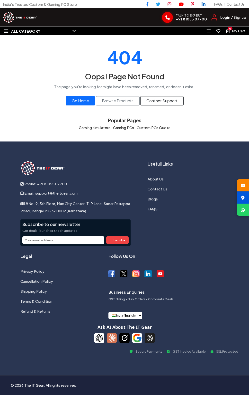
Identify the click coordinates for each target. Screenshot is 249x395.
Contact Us (236, 4)
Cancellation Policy (36, 281)
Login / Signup (233, 17)
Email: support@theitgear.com (51, 193)
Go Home (80, 100)
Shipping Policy (33, 291)
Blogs (153, 199)
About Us (156, 179)
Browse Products (117, 100)
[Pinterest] (192, 4)
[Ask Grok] (124, 338)
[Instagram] (169, 4)
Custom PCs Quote (153, 127)
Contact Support (162, 100)
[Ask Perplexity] (150, 338)
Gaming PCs (123, 127)
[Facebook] (147, 4)
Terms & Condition (36, 301)
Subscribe (117, 240)
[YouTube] (181, 4)
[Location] (243, 197)
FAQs (218, 4)
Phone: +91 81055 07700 (45, 183)
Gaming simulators (94, 127)
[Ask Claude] (112, 338)
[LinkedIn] (203, 4)
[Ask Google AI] (137, 338)
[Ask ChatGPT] (99, 338)
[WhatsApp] (243, 210)
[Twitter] (158, 4)
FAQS (153, 209)
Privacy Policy (32, 271)
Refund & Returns (35, 311)
